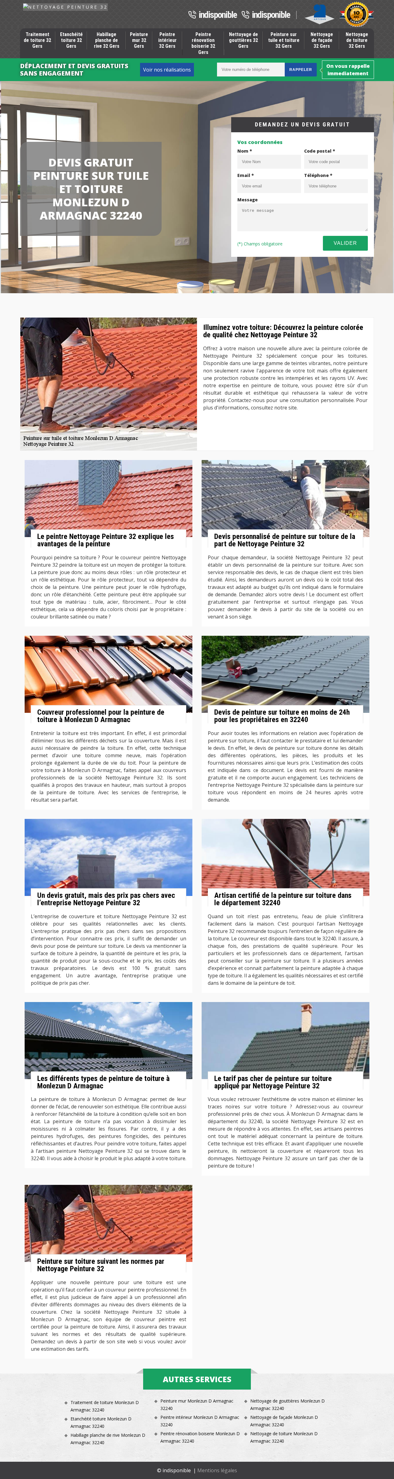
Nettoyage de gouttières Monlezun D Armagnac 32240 (287, 1404)
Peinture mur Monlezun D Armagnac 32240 (196, 1404)
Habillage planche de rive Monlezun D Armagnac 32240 (107, 1438)
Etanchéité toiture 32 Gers (71, 40)
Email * (245, 175)
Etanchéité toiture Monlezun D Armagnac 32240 (100, 1422)
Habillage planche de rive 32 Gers (106, 40)
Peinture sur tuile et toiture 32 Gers (284, 40)
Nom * (244, 151)
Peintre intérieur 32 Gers (167, 40)
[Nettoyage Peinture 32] (65, 7)
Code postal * (319, 151)
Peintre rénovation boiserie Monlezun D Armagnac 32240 (200, 1437)
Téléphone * (318, 175)
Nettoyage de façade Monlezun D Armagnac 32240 (284, 1421)
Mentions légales (217, 1470)
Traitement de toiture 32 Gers (37, 40)
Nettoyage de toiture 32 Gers (357, 40)
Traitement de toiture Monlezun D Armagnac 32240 (104, 1406)
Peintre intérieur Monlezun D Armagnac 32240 (199, 1421)
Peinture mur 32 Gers (139, 40)
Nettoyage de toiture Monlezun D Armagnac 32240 (284, 1437)
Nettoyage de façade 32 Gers (322, 40)
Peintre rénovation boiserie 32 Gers (203, 43)
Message (247, 200)
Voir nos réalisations (167, 69)
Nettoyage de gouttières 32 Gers (243, 40)
